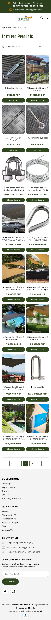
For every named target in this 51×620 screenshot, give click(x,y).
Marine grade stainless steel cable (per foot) (37, 189)
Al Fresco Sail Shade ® (19, 604)
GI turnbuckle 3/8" (13, 88)
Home (4, 27)
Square (5, 495)
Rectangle (7, 483)
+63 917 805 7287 (20, 6)
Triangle (6, 491)
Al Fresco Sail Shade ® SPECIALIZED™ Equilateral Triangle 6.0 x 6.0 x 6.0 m (37, 338)
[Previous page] (12, 463)
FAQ (4, 526)
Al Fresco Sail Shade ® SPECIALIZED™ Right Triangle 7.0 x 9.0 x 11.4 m (13, 438)
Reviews (6, 511)
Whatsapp (37, 3)
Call (14, 3)
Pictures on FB (9, 515)
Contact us (7, 530)
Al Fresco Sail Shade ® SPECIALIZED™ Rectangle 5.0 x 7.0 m (37, 89)
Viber (27, 3)
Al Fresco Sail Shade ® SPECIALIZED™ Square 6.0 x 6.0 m (13, 238)
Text (21, 3)
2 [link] (25, 463)
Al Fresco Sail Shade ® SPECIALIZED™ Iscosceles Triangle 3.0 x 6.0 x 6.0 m (13, 288)
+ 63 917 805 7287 (15, 552)
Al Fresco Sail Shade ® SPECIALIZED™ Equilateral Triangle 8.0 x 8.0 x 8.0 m (37, 438)
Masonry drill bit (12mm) (13, 139)
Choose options (37, 100)
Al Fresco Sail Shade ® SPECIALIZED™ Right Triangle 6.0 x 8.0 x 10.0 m (37, 288)
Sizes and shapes (10, 522)
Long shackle (37, 387)
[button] (41, 18)
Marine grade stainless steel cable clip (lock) (13, 189)
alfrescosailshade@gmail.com (27, 10)
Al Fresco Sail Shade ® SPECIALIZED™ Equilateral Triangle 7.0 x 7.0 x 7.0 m (13, 338)
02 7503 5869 (36, 6)
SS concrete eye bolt (37, 138)
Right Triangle (8, 487)
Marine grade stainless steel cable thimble (37, 238)
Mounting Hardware (11, 498)
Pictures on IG (9, 519)
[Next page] (39, 463)
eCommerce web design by (21, 611)
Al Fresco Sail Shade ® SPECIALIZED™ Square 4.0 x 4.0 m (13, 388)
